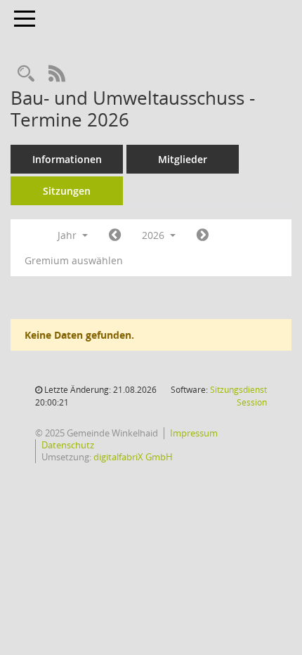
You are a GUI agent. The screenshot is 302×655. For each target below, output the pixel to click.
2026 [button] (154, 235)
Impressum (194, 433)
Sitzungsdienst (238, 396)
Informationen (67, 159)
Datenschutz (67, 445)
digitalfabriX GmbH (133, 456)
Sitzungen (67, 190)
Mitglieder (182, 159)
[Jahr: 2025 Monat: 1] (114, 235)
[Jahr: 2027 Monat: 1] (202, 235)
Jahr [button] (68, 235)
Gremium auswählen (74, 260)
